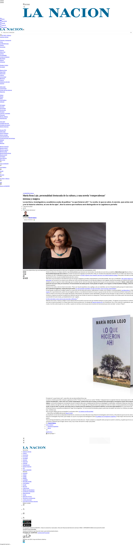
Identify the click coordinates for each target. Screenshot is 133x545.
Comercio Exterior (4, 57)
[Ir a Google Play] (27, 523)
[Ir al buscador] (24, 6)
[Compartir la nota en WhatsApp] (25, 274)
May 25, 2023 (69, 413)
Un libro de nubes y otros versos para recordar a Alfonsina (61, 299)
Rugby (1, 97)
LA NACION (26, 193)
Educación (2, 73)
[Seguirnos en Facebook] (24, 505)
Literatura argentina (53, 426)
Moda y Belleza (4, 117)
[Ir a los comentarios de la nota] (25, 272)
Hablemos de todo (5, 82)
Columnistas (3, 88)
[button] (66, 107)
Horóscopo (3, 110)
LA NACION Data (4, 43)
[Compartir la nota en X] (25, 278)
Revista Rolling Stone (5, 153)
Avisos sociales (4, 135)
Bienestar (2, 78)
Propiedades (3, 55)
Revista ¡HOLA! (4, 148)
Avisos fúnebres (4, 133)
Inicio (3, 19)
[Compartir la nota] (24, 274)
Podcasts (2, 115)
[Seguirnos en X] (24, 509)
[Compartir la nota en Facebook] (24, 278)
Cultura (2, 75)
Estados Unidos (4, 65)
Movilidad (2, 58)
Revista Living (3, 151)
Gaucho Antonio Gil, (97, 302)
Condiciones (40, 533)
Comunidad (3, 77)
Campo (2, 53)
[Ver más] (47, 430)
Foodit (3, 23)
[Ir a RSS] (24, 518)
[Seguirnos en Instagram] (24, 514)
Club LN (4, 25)
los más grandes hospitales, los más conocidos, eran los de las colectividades (96, 288)
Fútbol (1, 95)
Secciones (4, 21)
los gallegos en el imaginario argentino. (106, 416)
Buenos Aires (3, 70)
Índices (2, 60)
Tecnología (3, 108)
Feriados (2, 112)
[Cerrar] (23, 30)
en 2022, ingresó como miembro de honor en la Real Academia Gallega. (99, 275)
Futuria (2, 50)
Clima (1, 42)
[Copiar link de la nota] (24, 276)
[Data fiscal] (24, 542)
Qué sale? (2, 122)
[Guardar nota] (24, 272)
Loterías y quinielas (5, 113)
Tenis (1, 98)
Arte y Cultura (49, 425)
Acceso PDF (3, 130)
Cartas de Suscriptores (6, 90)
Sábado (2, 140)
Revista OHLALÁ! (4, 146)
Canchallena (3, 100)
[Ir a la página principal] (66, 17)
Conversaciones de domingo (7, 138)
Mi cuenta (4, 27)
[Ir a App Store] (27, 526)
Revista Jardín (3, 155)
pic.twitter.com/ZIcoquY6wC (86, 411)
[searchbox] (65, 32)
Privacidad (46, 533)
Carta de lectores (4, 136)
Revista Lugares (4, 150)
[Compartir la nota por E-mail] (27, 278)
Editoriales (3, 87)
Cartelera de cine (4, 123)
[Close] (24, 438)
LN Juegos (2, 105)
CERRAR (2, 0)
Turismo (2, 107)
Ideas (1, 141)
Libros (49, 428)
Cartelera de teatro (5, 125)
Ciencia (2, 80)
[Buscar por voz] (131, 32)
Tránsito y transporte (5, 40)
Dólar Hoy (2, 52)
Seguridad (2, 72)
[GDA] (27, 537)
